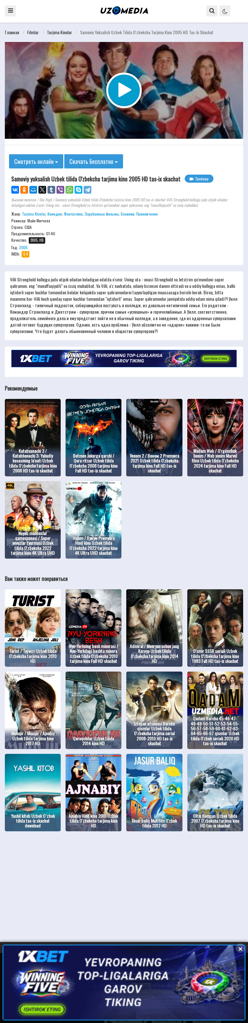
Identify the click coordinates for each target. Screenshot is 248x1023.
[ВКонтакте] (15, 190)
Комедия (54, 214)
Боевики (127, 214)
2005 (23, 247)
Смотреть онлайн (34, 161)
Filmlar (33, 32)
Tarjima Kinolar (59, 32)
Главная (12, 32)
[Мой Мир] (33, 190)
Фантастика (73, 214)
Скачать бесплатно (92, 161)
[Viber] (60, 190)
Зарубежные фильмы (102, 214)
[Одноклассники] (24, 190)
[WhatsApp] (69, 190)
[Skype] (78, 190)
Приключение (147, 214)
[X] (42, 190)
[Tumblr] (51, 190)
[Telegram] (87, 190)
